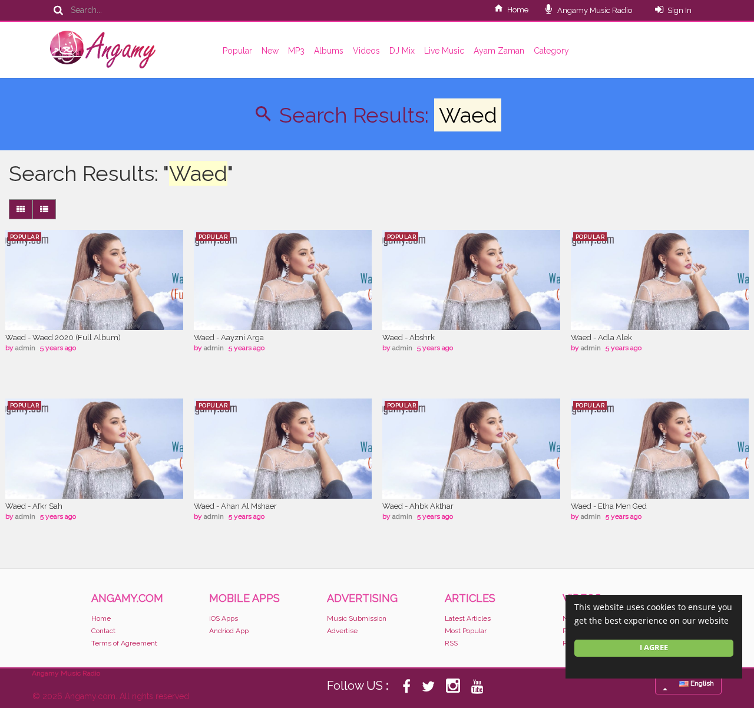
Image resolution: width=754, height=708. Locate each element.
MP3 (296, 50)
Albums (328, 50)
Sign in (679, 10)
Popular (237, 50)
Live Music (444, 50)
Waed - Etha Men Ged (609, 506)
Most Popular (466, 631)
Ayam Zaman (499, 50)
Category (551, 50)
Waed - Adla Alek (601, 337)
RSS (451, 643)
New (270, 50)
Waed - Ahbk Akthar (418, 506)
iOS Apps (223, 618)
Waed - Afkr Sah (33, 506)
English (701, 683)
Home (517, 9)
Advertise (342, 631)
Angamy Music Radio (593, 10)
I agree (654, 648)
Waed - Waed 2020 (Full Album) (63, 337)
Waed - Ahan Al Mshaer (235, 506)
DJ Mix (402, 50)
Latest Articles (468, 618)
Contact (103, 631)
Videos (366, 50)
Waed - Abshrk (408, 337)
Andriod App (229, 631)
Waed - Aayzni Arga (229, 337)
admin (25, 348)
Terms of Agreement (124, 643)
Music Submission (356, 618)
